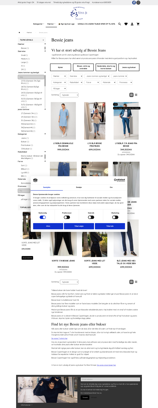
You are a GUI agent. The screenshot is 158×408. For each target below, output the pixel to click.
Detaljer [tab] (79, 187)
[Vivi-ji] (79, 12)
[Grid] (131, 95)
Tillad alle (110, 226)
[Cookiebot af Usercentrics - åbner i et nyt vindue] (115, 180)
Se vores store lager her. (106, 365)
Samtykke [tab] (47, 187)
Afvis (48, 226)
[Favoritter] (126, 23)
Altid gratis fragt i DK (26, 2)
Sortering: (55, 95)
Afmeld (94, 397)
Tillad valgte (79, 226)
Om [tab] (111, 187)
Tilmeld (85, 397)
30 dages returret (44, 2)
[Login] (132, 23)
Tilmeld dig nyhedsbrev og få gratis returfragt (71, 2)
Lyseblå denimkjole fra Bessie (63, 144)
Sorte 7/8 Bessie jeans (63, 260)
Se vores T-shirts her (59, 338)
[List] (136, 95)
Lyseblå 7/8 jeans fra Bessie (126, 144)
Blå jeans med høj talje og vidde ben (126, 262)
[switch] (67, 217)
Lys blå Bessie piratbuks (95, 144)
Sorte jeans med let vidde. (31, 244)
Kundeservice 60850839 (101, 2)
